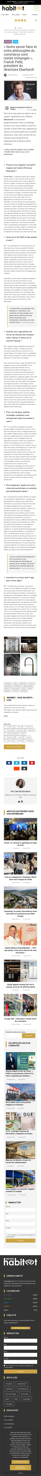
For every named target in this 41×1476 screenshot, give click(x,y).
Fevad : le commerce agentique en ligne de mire (20, 844)
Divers (20, 1310)
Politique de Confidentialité (20, 1467)
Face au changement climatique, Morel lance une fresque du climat (20, 878)
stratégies (24, 691)
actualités (8, 683)
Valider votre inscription (14, 747)
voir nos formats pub (20, 1328)
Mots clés (7, 724)
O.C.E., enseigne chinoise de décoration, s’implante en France (19, 1132)
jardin (7, 1399)
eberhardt (18, 686)
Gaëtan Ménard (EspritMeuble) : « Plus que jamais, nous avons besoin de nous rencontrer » (21, 950)
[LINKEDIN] (24, 763)
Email (6, 716)
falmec (7, 688)
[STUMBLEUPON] (17, 768)
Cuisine (24, 14)
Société (8, 1228)
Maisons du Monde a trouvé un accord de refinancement (18, 1161)
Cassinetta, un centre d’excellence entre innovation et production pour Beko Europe (20, 913)
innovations (25, 1394)
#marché (19, 740)
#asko (19, 726)
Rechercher (28, 1036)
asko (15, 683)
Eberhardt (8, 119)
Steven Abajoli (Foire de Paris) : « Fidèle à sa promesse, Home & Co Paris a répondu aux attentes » (19, 1073)
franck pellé (16, 688)
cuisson (32, 683)
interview (8, 691)
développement (23, 1389)
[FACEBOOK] (9, 763)
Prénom (8, 1207)
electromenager (28, 686)
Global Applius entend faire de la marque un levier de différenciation (20, 985)
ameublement (21, 1384)
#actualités (10, 726)
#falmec (22, 733)
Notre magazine (9, 1416)
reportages (26, 1399)
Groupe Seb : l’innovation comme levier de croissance (20, 1020)
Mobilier (35, 14)
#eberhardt (31, 730)
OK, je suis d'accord (20, 1462)
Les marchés (8, 1427)
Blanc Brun (5, 14)
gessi (30, 688)
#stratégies (29, 740)
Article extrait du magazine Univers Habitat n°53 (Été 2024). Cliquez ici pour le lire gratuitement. (19, 152)
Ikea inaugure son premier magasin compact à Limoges (20, 1190)
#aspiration (28, 726)
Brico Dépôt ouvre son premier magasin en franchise (18, 1103)
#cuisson (9, 730)
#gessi (28, 737)
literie (16, 1399)
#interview (9, 740)
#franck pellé (10, 737)
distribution (9, 686)
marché (16, 691)
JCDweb (20, 1473)
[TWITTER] (17, 763)
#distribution (20, 730)
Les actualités (8, 1420)
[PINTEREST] (32, 763)
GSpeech (35, 109)
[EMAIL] (24, 768)
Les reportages (9, 1424)
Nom (7, 1214)
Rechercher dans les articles (15, 1032)
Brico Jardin (15, 14)
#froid (20, 737)
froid (24, 688)
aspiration (23, 683)
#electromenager (11, 733)
